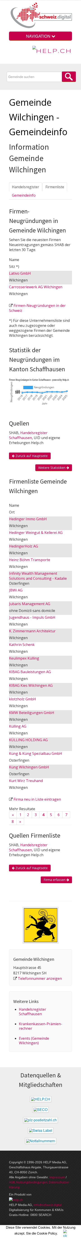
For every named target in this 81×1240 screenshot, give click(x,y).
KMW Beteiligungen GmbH (31, 712)
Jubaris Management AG (29, 603)
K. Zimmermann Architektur (32, 631)
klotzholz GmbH (22, 699)
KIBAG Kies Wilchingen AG (31, 685)
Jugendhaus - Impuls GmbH (32, 617)
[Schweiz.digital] (40, 15)
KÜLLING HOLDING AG (28, 739)
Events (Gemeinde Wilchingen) (34, 1040)
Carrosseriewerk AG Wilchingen (35, 286)
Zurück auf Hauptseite (31, 456)
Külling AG (17, 726)
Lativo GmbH (20, 273)
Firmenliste (54, 186)
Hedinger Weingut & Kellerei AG (36, 532)
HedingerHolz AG (23, 546)
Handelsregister (25, 186)
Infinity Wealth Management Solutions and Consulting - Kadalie (38, 576)
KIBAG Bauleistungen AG (30, 671)
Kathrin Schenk (22, 644)
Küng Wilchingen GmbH (29, 767)
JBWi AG (15, 590)
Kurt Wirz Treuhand (26, 780)
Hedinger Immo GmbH (28, 518)
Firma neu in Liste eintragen (37, 799)
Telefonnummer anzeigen (40, 978)
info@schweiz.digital (48, 1205)
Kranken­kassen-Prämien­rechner (40, 1026)
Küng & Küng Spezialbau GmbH (35, 753)
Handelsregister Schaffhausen (28, 435)
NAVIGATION (39, 36)
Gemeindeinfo (24, 195)
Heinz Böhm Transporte (29, 559)
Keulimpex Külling (24, 658)
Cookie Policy (47, 1233)
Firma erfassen (55, 880)
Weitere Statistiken (52, 467)
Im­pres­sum (57, 1177)
